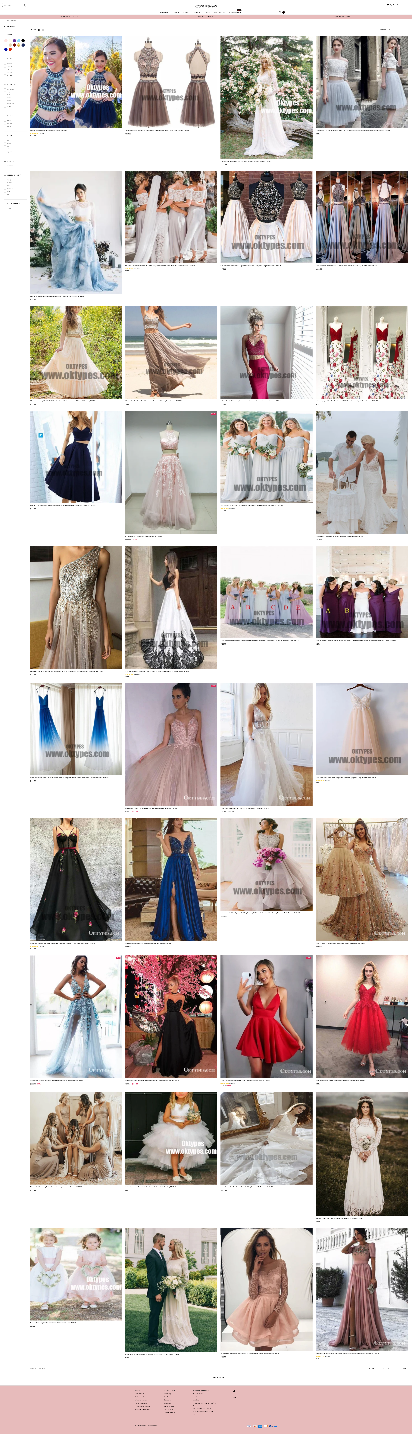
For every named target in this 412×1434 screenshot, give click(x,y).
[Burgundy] (14, 45)
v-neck (9, 92)
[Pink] (6, 40)
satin (8, 140)
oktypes (13, 20)
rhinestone (10, 188)
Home (7, 20)
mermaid (9, 123)
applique (9, 180)
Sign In (392, 5)
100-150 (9, 66)
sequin (9, 194)
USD (234, 1397)
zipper (9, 208)
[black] (23, 40)
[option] (70, 17)
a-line (9, 120)
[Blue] (18, 40)
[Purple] (14, 40)
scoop (9, 100)
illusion (9, 95)
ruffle (8, 191)
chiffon (9, 143)
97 (398, 1368)
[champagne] (10, 45)
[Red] (10, 49)
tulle (8, 149)
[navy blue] (23, 45)
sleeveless (10, 166)
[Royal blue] (6, 49)
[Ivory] (10, 40)
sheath (9, 126)
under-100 (10, 63)
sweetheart (10, 89)
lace (8, 146)
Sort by (383, 30)
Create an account (403, 5)
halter (8, 98)
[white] (6, 45)
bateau (9, 106)
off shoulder (10, 103)
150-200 (9, 69)
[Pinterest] (234, 1391)
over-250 (10, 75)
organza (9, 152)
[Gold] (18, 45)
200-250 (9, 72)
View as (33, 30)
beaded (9, 182)
